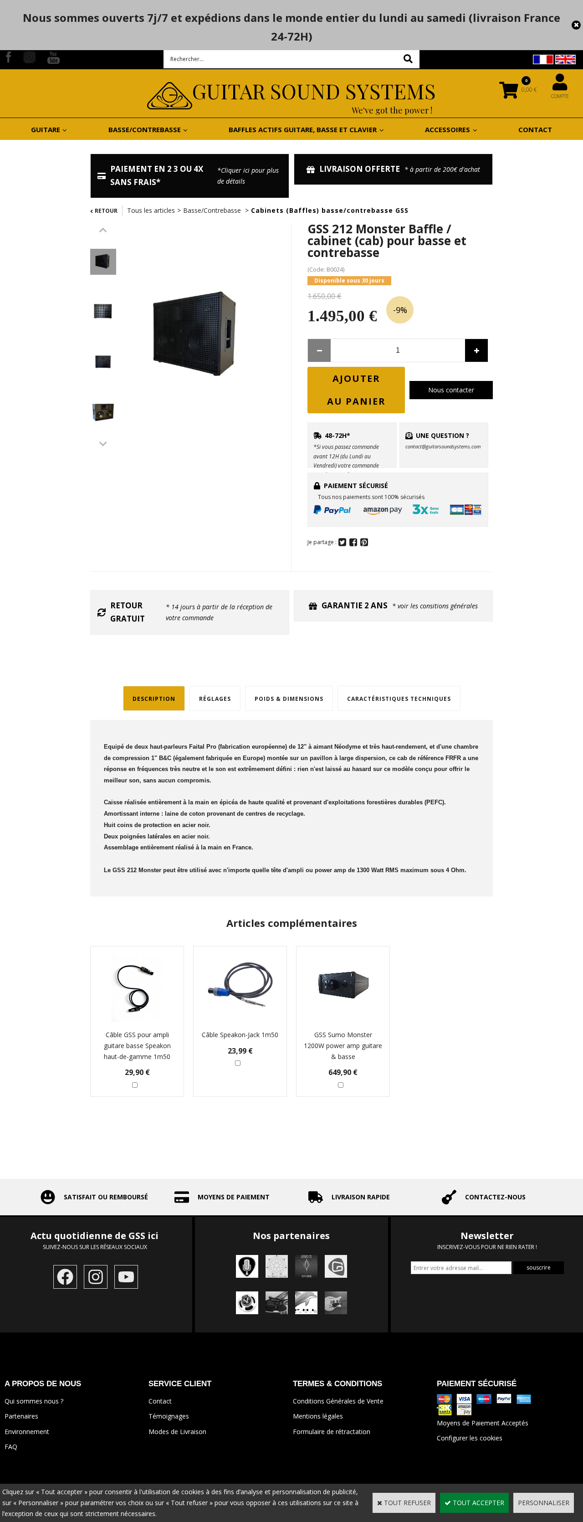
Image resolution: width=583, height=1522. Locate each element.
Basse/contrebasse (144, 129)
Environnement (27, 1431)
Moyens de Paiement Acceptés (482, 1423)
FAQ (11, 1446)
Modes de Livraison (177, 1431)
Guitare (45, 129)
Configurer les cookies (469, 1438)
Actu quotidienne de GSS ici (96, 1235)
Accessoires (447, 129)
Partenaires (21, 1416)
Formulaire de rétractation (331, 1431)
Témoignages (168, 1416)
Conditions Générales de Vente (338, 1401)
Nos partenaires (291, 1235)
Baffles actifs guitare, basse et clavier (303, 129)
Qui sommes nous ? (34, 1401)
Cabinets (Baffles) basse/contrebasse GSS (330, 210)
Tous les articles (151, 210)
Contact (535, 129)
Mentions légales (318, 1416)
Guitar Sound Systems (314, 90)
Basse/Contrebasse (213, 210)
